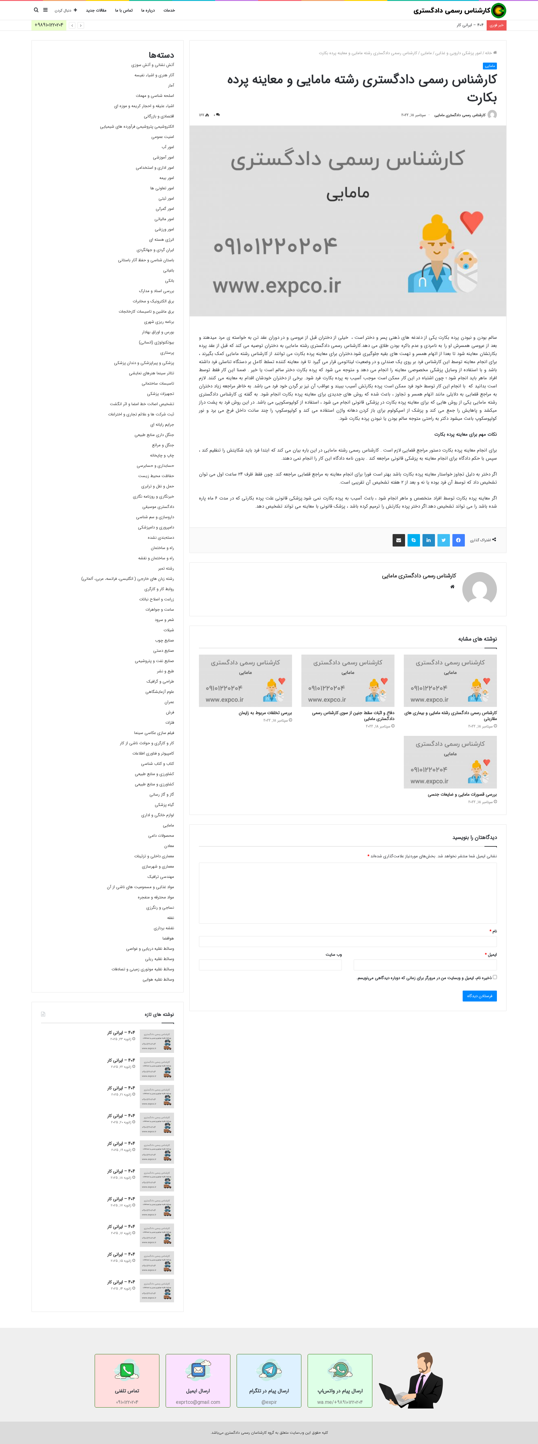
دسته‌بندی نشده (161, 537)
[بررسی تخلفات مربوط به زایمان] (245, 681)
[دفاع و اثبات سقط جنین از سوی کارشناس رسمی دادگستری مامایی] (347, 681)
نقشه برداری (164, 928)
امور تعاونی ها (162, 188)
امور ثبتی (166, 198)
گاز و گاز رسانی (161, 794)
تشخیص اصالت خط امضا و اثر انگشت (142, 404)
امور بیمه (166, 178)
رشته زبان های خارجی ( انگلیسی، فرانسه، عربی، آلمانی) (127, 578)
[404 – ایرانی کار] (157, 1041)
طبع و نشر (165, 671)
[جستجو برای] (36, 10)
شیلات (168, 630)
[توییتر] (443, 540)
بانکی (169, 280)
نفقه (170, 918)
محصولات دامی (161, 835)
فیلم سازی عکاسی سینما (154, 733)
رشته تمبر (166, 568)
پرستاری (167, 352)
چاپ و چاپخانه (162, 455)
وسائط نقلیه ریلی (159, 959)
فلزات (169, 722)
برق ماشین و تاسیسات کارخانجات (146, 311)
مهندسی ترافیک (161, 877)
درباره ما (148, 10)
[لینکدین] (428, 540)
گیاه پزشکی (164, 805)
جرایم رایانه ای (162, 424)
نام (493, 931)
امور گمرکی (165, 209)
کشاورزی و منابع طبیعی (154, 774)
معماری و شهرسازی (158, 866)
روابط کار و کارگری (159, 589)
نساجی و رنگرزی (160, 907)
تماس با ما (124, 10)
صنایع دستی (163, 650)
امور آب (168, 147)
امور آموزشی (163, 157)
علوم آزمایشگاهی (159, 692)
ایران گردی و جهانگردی (155, 250)
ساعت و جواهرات (159, 609)
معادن (169, 846)
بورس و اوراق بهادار (158, 332)
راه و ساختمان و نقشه (156, 558)
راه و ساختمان (162, 548)
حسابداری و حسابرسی (155, 465)
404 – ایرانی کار (470, 25)
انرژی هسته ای (161, 239)
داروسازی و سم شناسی (155, 517)
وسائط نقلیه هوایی (158, 979)
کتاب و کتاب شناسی (157, 763)
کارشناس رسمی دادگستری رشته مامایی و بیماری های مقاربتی (450, 715)
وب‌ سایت (334, 954)
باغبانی (168, 270)
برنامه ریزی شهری (159, 322)
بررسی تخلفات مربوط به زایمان (265, 712)
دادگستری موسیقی (158, 507)
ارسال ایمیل (198, 1391)
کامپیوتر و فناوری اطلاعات (153, 753)
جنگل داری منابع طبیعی (154, 435)
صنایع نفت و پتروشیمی (154, 661)
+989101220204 (49, 25)
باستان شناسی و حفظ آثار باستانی (146, 260)
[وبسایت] (452, 586)
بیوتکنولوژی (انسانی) (156, 342)
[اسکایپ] (414, 540)
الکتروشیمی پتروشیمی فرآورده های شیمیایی (137, 126)
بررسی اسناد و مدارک (156, 291)
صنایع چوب (164, 640)
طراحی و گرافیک (160, 681)
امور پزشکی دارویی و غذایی (458, 53)
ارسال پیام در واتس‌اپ (340, 1391)
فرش (170, 712)
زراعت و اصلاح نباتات (156, 599)
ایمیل (491, 954)
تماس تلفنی (127, 1391)
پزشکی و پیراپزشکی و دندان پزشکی (144, 363)
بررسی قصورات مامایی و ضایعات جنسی (462, 794)
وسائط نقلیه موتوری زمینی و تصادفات (142, 969)
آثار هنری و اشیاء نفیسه (154, 75)
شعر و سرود (164, 620)
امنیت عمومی (162, 137)
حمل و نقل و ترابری (157, 486)
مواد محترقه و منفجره (156, 897)
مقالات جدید (96, 10)
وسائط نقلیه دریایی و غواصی (150, 948)
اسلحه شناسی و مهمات (155, 95)
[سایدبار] (45, 10)
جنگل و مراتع (163, 445)
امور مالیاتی (164, 219)
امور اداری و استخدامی (155, 167)
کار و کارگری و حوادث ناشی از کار (147, 743)
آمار (171, 85)
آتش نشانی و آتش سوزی (152, 65)
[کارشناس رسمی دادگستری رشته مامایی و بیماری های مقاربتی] (450, 681)
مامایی (426, 53)
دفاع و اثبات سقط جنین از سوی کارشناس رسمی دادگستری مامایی (353, 715)
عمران (169, 702)
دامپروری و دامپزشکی (156, 527)
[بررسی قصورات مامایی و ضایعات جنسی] (450, 762)
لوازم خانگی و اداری (157, 815)
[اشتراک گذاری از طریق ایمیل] (399, 540)
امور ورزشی (164, 229)
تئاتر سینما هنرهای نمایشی (151, 373)
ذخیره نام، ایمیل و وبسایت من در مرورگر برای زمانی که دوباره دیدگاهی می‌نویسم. (424, 978)
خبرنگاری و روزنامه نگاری (153, 496)
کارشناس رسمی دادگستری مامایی (459, 115)
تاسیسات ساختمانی (158, 383)
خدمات (169, 10)
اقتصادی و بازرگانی (159, 116)
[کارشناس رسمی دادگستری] (460, 10)
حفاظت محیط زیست (156, 476)
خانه (489, 53)
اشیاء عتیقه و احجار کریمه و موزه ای (144, 106)
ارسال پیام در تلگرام (269, 1391)
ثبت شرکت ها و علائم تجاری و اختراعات (141, 414)
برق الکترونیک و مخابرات (153, 301)
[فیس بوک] (458, 540)
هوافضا (168, 938)
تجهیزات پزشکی (160, 394)
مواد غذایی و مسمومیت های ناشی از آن (140, 887)
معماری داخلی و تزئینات (154, 856)
